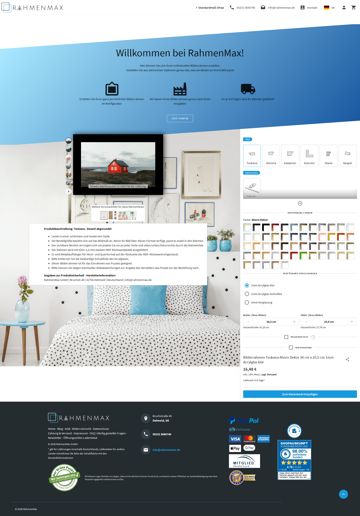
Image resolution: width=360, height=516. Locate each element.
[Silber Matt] (341, 227)
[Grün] (303, 256)
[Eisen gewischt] (331, 246)
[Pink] (322, 237)
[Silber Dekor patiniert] (266, 265)
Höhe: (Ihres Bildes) (312, 315)
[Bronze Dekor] (256, 256)
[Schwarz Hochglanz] (266, 227)
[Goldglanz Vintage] (313, 256)
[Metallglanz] (266, 237)
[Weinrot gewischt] (275, 227)
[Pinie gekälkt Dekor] (275, 256)
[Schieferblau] (303, 237)
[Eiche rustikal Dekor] (275, 246)
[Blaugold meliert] (285, 237)
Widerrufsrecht (81, 429)
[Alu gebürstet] (322, 227)
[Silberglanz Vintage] (247, 256)
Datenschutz (101, 429)
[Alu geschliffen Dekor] (313, 246)
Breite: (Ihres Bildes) (254, 315)
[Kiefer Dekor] (266, 256)
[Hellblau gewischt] (294, 227)
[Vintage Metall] (322, 246)
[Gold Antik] (350, 246)
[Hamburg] (69, 175)
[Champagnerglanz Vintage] (322, 256)
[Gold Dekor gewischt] (247, 265)
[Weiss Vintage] (285, 265)
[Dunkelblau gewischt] (294, 237)
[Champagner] (341, 246)
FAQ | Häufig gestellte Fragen (108, 433)
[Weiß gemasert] (256, 237)
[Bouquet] (69, 158)
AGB (67, 429)
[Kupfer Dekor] (285, 256)
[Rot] (294, 256)
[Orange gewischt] (341, 237)
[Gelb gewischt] (331, 237)
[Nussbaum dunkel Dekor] (303, 246)
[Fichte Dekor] (341, 256)
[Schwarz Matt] (256, 227)
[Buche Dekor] (256, 246)
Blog (60, 429)
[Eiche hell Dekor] (266, 246)
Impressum (81, 433)
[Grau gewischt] (313, 227)
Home (52, 429)
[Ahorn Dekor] (247, 227)
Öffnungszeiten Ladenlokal (80, 438)
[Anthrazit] (331, 227)
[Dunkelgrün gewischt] (313, 237)
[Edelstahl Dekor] (331, 256)
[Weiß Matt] (350, 227)
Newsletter (55, 438)
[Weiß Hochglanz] (247, 237)
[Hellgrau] (256, 265)
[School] (69, 183)
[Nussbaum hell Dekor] (294, 246)
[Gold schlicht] (275, 237)
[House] (69, 141)
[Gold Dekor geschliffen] (350, 256)
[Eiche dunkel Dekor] (285, 246)
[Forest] (69, 149)
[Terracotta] (350, 237)
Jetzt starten (180, 118)
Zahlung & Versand (60, 433)
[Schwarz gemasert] (285, 227)
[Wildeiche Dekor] (275, 265)
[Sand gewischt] (247, 246)
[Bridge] (69, 166)
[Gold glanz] (303, 227)
